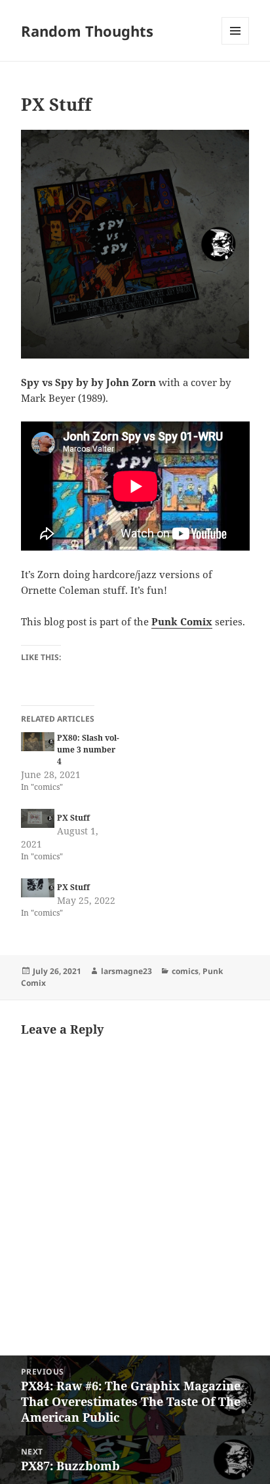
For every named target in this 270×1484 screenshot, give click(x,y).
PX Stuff (73, 817)
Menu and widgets (235, 44)
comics (185, 971)
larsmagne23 (126, 971)
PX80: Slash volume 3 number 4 (88, 749)
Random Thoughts (87, 31)
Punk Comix (181, 621)
